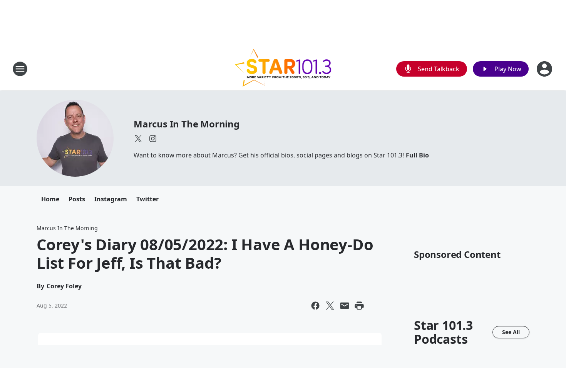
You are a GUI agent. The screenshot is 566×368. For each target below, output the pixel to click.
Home (50, 199)
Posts (77, 199)
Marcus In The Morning (186, 123)
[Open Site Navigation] (20, 69)
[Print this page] (359, 305)
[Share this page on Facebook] (315, 305)
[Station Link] (283, 69)
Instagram (110, 199)
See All (511, 332)
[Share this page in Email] (344, 305)
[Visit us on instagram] (152, 138)
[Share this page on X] (330, 305)
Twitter (147, 199)
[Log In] (545, 69)
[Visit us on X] (138, 138)
